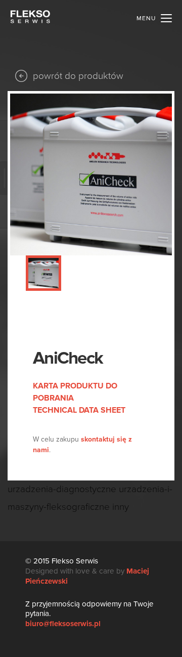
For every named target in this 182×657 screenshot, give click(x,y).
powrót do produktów (78, 75)
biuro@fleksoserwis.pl (63, 623)
